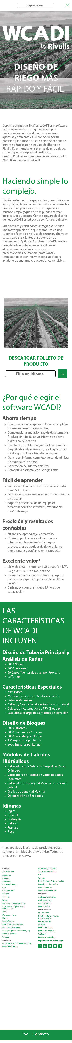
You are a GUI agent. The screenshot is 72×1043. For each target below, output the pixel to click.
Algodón (5, 878)
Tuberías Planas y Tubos (47, 872)
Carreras (41, 924)
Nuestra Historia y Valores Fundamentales (48, 917)
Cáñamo (5, 894)
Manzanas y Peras (9, 915)
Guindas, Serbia (44, 903)
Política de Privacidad (46, 931)
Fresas (4, 900)
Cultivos (5, 868)
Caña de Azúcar (8, 891)
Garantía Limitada (45, 887)
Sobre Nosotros (44, 909)
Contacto (42, 934)
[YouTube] (50, 946)
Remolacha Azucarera (11, 927)
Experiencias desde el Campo (50, 940)
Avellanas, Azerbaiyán (47, 897)
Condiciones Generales (47, 890)
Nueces (5, 918)
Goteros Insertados (10, 946)
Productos (6, 940)
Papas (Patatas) (8, 921)
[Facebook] (40, 946)
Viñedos (5, 937)
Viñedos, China (44, 906)
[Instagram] (55, 946)
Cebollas (5, 897)
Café (4, 887)
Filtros (40, 875)
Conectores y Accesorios (48, 884)
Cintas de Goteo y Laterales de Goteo (17, 943)
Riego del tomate (9, 934)
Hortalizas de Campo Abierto (13, 903)
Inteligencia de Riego (47, 937)
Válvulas (41, 878)
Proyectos (42, 894)
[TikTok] (60, 946)
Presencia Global (45, 921)
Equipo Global (43, 913)
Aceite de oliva (8, 872)
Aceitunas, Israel (44, 900)
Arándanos (6, 881)
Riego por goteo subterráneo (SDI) (16, 931)
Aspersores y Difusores (47, 868)
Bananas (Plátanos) (9, 884)
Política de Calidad (45, 928)
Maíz (4, 912)
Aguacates (6, 875)
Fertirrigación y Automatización (51, 881)
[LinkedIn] (45, 946)
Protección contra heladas (12, 924)
